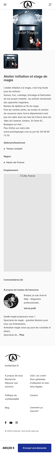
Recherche (10, 379)
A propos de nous (14, 375)
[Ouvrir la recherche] (50, 4)
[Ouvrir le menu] (5, 4)
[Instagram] (16, 422)
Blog (7, 407)
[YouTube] (11, 422)
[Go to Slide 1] (11, 61)
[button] (27, 29)
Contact (34, 395)
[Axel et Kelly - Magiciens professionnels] (11, 301)
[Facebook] (6, 422)
